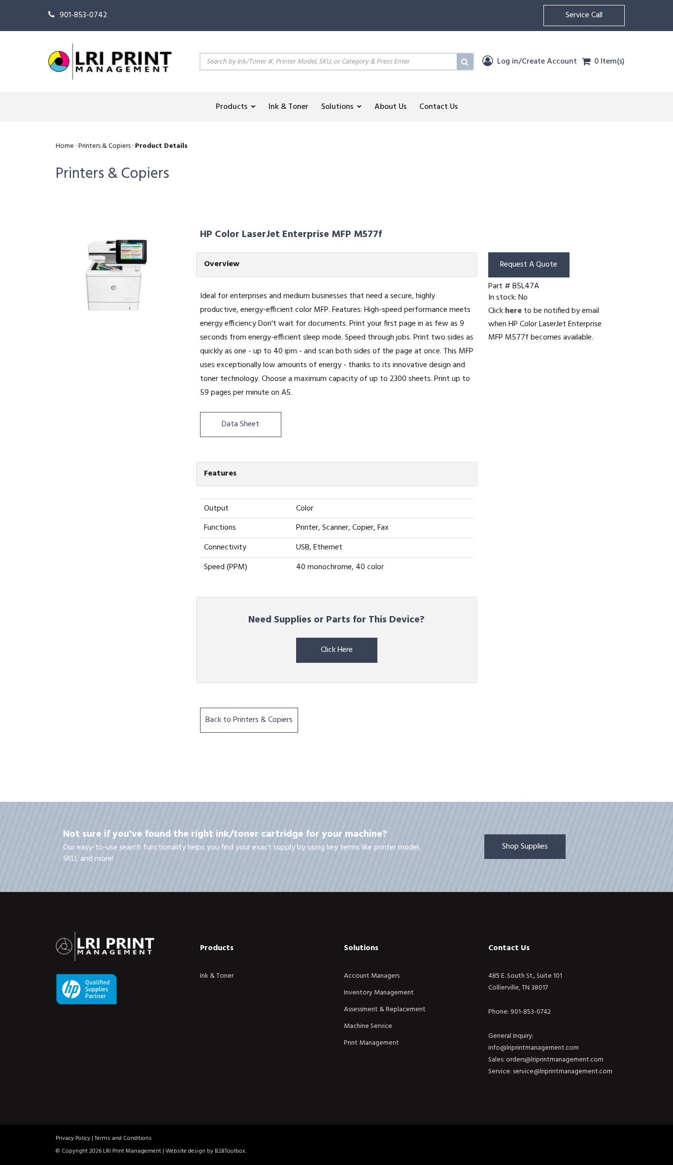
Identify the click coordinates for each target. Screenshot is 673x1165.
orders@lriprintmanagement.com (555, 1059)
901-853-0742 (83, 15)
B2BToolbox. (230, 1151)
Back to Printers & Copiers (249, 720)
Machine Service (368, 1026)
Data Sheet (240, 424)
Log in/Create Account (536, 61)
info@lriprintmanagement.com (533, 1048)
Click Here (337, 650)
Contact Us (509, 948)
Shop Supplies (525, 846)
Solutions (361, 948)
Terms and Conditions (123, 1138)
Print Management (371, 1043)
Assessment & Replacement (385, 1009)
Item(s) (609, 61)
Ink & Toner (217, 976)
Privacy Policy (73, 1138)
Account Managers (372, 976)
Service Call (584, 15)
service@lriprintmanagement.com (562, 1071)
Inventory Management (379, 992)
